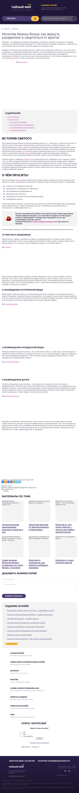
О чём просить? (13, 119)
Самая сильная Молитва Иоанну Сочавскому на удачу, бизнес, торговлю (12, 564)
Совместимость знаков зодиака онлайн (27, 662)
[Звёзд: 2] (11, 487)
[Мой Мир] (8, 482)
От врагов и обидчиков (18, 122)
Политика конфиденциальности (54, 761)
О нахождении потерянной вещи (21, 125)
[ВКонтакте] (2, 482)
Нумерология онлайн (19, 706)
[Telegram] (20, 482)
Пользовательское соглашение (17, 776)
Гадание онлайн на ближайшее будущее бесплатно (27, 631)
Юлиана (27, 159)
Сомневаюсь (28, 736)
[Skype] (17, 482)
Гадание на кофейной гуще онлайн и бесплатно (25, 627)
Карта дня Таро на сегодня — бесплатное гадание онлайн (29, 639)
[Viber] (11, 482)
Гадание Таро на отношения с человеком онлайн (26, 623)
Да (24, 732)
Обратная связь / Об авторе (22, 761)
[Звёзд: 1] (4, 487)
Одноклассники (69, 771)
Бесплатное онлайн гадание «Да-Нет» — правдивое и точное (30, 610)
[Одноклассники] (5, 482)
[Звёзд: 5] (32, 487)
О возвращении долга (17, 130)
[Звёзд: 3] (18, 487)
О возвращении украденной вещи (21, 127)
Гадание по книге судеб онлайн (19, 635)
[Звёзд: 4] (25, 487)
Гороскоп (11, 18)
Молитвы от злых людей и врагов (64, 561)
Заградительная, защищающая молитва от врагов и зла (12, 528)
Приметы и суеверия (18, 697)
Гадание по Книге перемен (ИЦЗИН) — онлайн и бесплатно (30, 615)
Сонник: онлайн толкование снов (24, 688)
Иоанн (12, 58)
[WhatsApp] (14, 482)
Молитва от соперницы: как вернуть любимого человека (38, 564)
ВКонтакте (65, 771)
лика (36, 204)
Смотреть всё (11, 643)
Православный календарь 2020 (45, 221)
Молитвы (14, 679)
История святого (13, 117)
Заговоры (14, 670)
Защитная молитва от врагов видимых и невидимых (39, 527)
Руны (12, 714)
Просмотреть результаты (39, 743)
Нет (24, 734)
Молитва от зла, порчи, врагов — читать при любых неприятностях (64, 528)
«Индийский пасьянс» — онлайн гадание (23, 619)
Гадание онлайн (49, 5)
